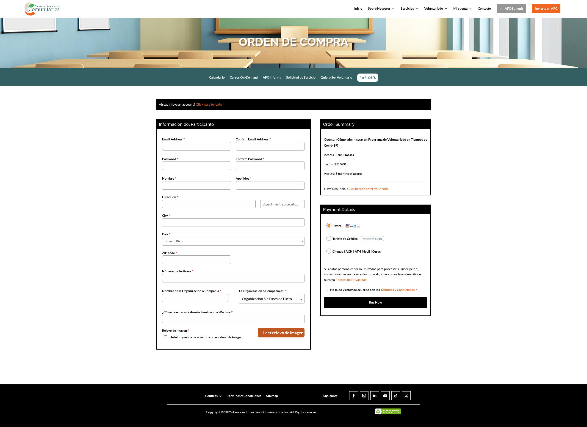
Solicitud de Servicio (301, 77)
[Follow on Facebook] (353, 395)
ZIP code (169, 253)
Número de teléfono (177, 271)
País (166, 234)
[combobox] (233, 241)
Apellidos (244, 178)
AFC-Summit (514, 8)
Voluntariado (433, 8)
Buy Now (375, 302)
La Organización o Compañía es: (263, 291)
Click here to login (209, 104)
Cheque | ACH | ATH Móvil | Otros (356, 251)
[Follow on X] (406, 395)
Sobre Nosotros (379, 8)
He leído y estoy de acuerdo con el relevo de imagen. (206, 337)
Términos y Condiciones (398, 290)
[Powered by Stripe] (372, 238)
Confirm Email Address (253, 139)
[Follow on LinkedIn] (374, 395)
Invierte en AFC (546, 8)
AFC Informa (272, 77)
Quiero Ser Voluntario (336, 77)
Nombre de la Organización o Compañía (191, 291)
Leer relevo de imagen (283, 332)
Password (170, 159)
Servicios (407, 8)
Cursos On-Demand (244, 77)
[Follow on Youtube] (385, 395)
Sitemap (272, 396)
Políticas (211, 396)
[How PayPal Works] (352, 225)
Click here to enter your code (367, 189)
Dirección (170, 197)
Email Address (173, 139)
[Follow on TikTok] (395, 395)
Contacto (484, 8)
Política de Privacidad (351, 280)
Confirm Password (250, 159)
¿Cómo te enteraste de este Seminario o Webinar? (197, 312)
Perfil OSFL (368, 77)
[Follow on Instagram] (364, 395)
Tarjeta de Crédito (345, 239)
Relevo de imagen (175, 330)
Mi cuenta (460, 8)
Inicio (358, 8)
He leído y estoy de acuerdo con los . (374, 290)
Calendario (217, 77)
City (166, 215)
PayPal (337, 226)
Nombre (169, 178)
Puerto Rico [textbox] (174, 241)
